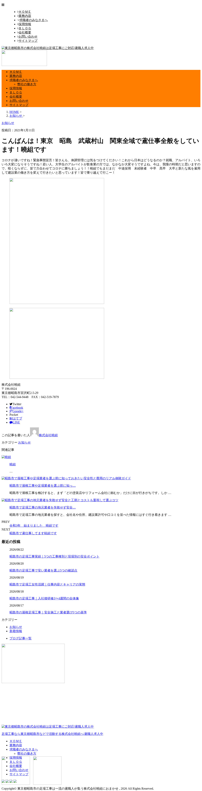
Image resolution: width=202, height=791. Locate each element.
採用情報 (25, 24)
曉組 (12, 464)
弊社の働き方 (26, 84)
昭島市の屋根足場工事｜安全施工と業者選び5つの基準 (48, 612)
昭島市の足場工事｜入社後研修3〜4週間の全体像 (44, 598)
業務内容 (25, 16)
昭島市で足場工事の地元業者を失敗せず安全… (42, 507)
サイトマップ (28, 40)
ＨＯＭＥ (25, 11)
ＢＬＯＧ (25, 28)
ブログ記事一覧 (20, 638)
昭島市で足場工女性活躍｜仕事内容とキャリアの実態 (47, 584)
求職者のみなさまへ (33, 20)
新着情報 (15, 631)
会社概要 (25, 32)
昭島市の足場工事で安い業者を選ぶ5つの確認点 (43, 570)
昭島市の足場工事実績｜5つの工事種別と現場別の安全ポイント (54, 556)
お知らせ (24, 442)
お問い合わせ (28, 36)
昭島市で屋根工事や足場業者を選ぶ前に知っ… (42, 485)
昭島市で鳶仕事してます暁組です (33, 533)
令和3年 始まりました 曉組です (33, 525)
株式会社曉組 (48, 435)
